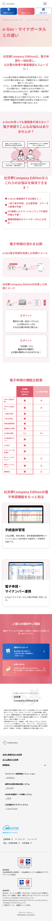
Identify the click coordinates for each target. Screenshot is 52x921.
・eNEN (8, 798)
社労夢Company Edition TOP (13, 20)
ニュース (30, 839)
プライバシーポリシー (26, 912)
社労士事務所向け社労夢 (12, 754)
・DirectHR (9, 788)
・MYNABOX (10, 777)
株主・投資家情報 (10, 843)
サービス (18, 839)
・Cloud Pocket (11, 808)
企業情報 (6, 839)
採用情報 (25, 843)
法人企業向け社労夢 (10, 759)
